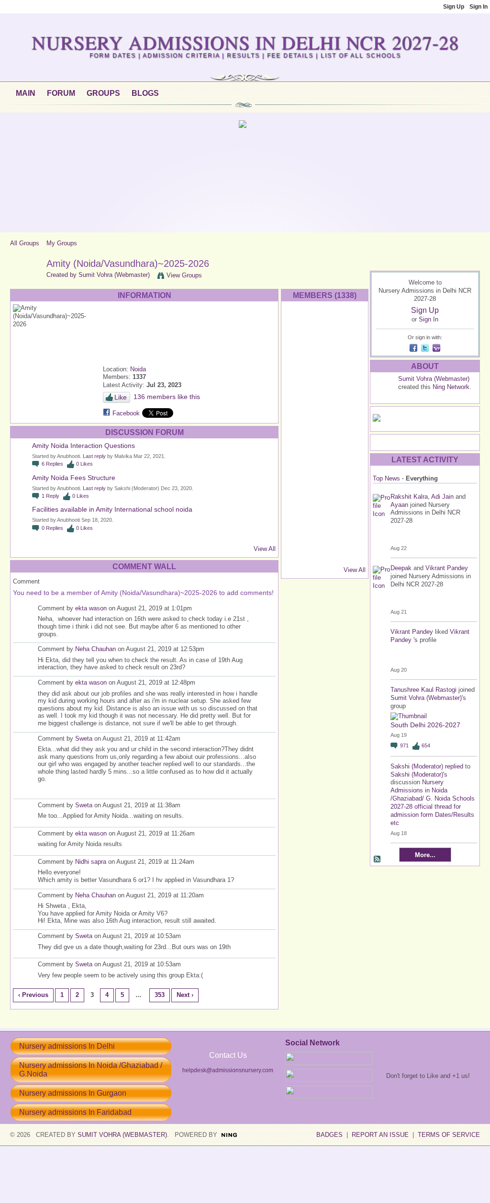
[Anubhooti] (324, 325)
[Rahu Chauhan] (299, 350)
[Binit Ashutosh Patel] (299, 502)
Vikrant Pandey (446, 568)
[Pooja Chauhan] (299, 553)
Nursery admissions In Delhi (67, 1046)
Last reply (94, 456)
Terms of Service (449, 1134)
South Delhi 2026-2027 (425, 725)
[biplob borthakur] (350, 477)
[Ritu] (299, 401)
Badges (329, 1134)
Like (120, 397)
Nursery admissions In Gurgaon (72, 1093)
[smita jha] (350, 401)
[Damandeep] (324, 528)
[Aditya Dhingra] (350, 426)
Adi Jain (443, 496)
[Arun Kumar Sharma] (324, 375)
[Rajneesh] (350, 350)
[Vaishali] (324, 426)
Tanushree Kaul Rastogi (423, 689)
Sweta (83, 738)
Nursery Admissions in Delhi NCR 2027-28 (245, 42)
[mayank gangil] (299, 452)
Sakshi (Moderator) (416, 766)
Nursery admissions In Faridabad (75, 1112)
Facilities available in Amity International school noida (112, 509)
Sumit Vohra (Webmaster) (114, 274)
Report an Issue (380, 1134)
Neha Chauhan (95, 649)
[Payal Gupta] (324, 350)
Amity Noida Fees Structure (73, 477)
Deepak (401, 568)
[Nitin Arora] (324, 401)
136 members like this (167, 397)
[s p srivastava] (350, 325)
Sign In (478, 6)
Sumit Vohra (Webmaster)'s (428, 697)
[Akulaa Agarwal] (299, 477)
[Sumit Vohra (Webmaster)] (25, 284)
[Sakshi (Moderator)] (299, 325)
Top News (386, 478)
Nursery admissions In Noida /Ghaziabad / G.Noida (90, 1069)
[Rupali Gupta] (299, 426)
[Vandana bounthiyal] (324, 452)
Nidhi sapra (90, 861)
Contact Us (228, 1055)
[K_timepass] (350, 553)
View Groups (184, 275)
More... (425, 855)
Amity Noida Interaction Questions (83, 445)
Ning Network (451, 386)
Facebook (126, 413)
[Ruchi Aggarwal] (299, 375)
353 (160, 994)
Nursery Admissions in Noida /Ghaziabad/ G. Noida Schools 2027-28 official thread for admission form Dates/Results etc (432, 802)
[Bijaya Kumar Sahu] (350, 375)
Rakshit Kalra (409, 496)
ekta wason (91, 608)
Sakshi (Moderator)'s (418, 774)
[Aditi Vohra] (299, 528)
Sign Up (453, 6)
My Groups (61, 243)
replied (454, 766)
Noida (138, 369)
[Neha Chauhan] (350, 528)
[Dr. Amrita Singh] (324, 502)
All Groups (24, 243)
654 (426, 745)
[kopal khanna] (324, 477)
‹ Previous (33, 994)
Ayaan (399, 504)
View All (265, 548)
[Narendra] (350, 452)
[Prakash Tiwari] (350, 502)
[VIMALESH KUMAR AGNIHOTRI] (324, 553)
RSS (377, 859)
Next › (185, 994)
